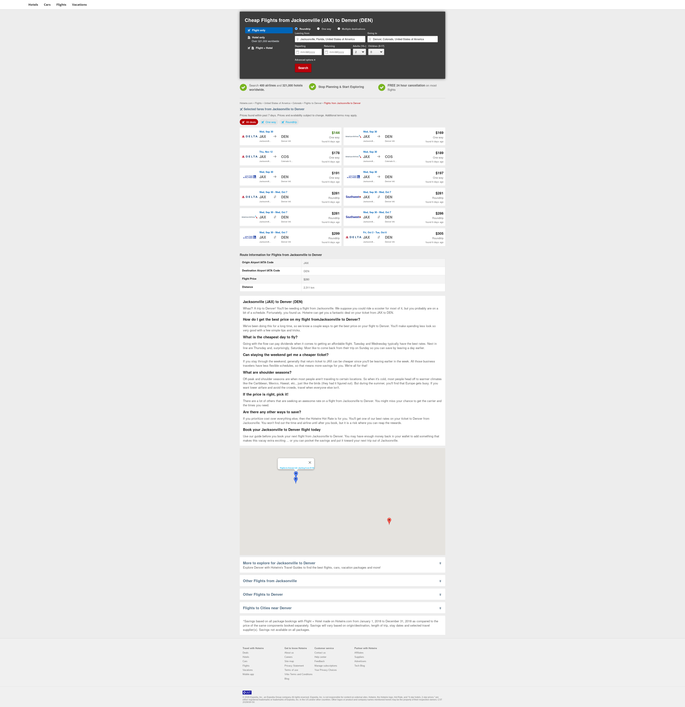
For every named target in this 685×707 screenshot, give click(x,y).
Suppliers (359, 657)
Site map (289, 661)
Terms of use (291, 670)
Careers (289, 657)
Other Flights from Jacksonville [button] (270, 580)
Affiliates (359, 652)
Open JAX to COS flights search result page (290, 157)
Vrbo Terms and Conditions (299, 674)
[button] (389, 521)
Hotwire (13, 4)
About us (289, 652)
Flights (61, 4)
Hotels (33, 4)
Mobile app (248, 674)
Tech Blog (359, 665)
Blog (287, 678)
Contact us (320, 652)
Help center (320, 657)
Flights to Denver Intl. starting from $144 (297, 468)
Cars (47, 4)
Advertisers (360, 661)
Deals (245, 652)
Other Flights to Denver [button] (263, 594)
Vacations (79, 4)
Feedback (319, 661)
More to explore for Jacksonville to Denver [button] (279, 562)
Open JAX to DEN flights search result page (290, 136)
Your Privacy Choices (325, 670)
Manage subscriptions (325, 665)
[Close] (310, 462)
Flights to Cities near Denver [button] (267, 607)
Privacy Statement (294, 665)
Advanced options (304, 59)
